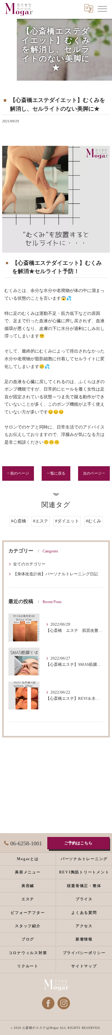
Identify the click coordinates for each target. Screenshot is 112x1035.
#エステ (40, 521)
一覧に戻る (56, 473)
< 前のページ (18, 473)
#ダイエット (67, 521)
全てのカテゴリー (29, 564)
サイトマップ (84, 966)
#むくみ (93, 521)
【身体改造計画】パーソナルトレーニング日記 (55, 574)
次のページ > (94, 473)
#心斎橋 (18, 521)
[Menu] (102, 8)
